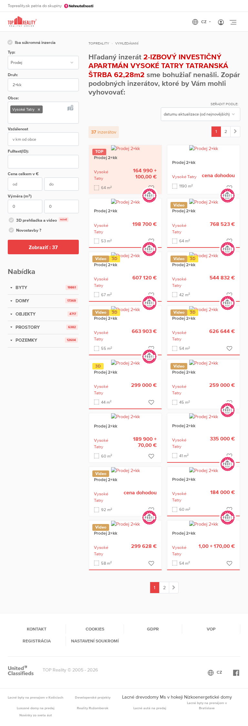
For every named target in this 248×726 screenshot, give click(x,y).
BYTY (20, 287)
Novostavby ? (28, 230)
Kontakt (36, 628)
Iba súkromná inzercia (35, 42)
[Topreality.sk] (22, 22)
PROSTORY (27, 327)
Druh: (13, 74)
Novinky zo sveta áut (35, 715)
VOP (211, 628)
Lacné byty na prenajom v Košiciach (35, 697)
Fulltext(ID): (18, 151)
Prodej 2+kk (105, 157)
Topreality (98, 43)
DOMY (21, 300)
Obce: (13, 98)
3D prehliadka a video (41, 220)
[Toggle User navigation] (221, 22)
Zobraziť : (43, 247)
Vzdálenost (18, 128)
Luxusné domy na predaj (36, 708)
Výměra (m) (20, 196)
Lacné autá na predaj (149, 708)
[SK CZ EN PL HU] (204, 22)
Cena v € (23, 173)
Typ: (11, 52)
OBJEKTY (25, 314)
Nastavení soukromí (95, 640)
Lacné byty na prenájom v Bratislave (207, 705)
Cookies (95, 628)
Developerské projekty (92, 697)
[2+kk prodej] (235, 131)
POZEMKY (25, 340)
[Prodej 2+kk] (125, 148)
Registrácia (37, 640)
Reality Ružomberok (92, 708)
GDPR (153, 628)
